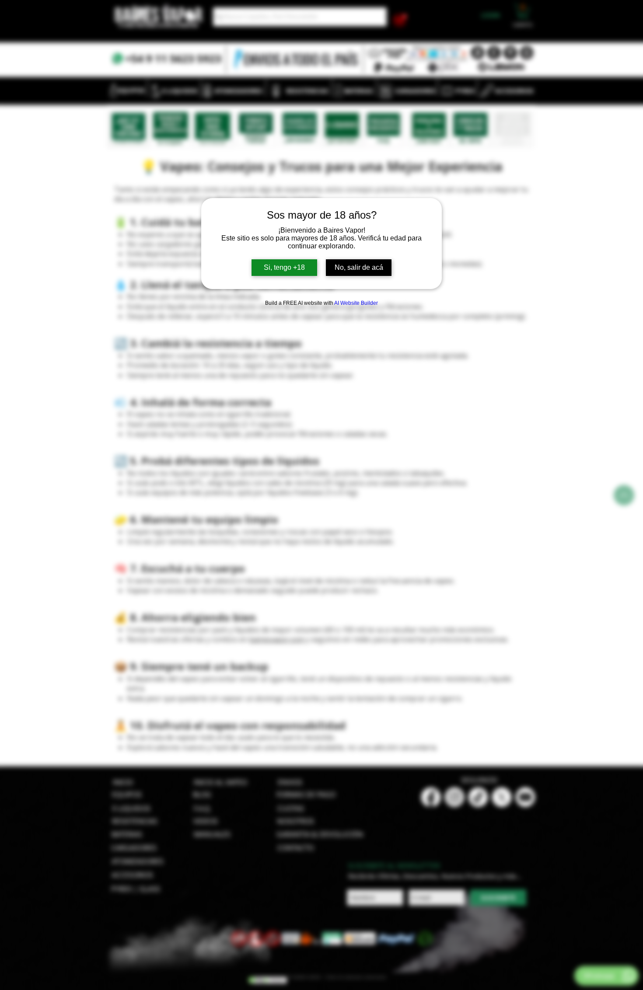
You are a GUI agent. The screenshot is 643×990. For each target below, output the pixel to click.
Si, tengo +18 (284, 267)
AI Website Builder (356, 303)
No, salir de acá (359, 267)
